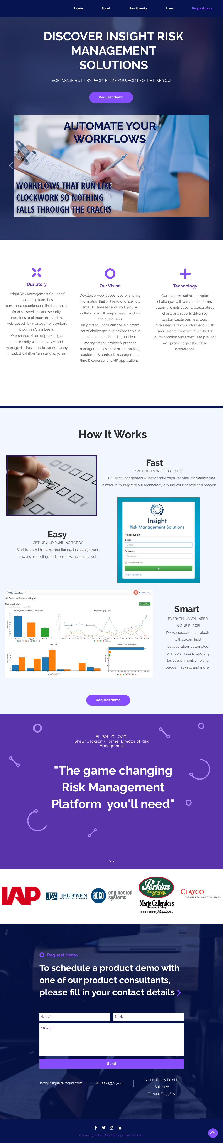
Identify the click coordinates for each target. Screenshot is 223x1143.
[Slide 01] (113, 861)
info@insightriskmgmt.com (61, 1083)
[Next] (212, 166)
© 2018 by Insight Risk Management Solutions (111, 1135)
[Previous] (11, 166)
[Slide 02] (110, 861)
